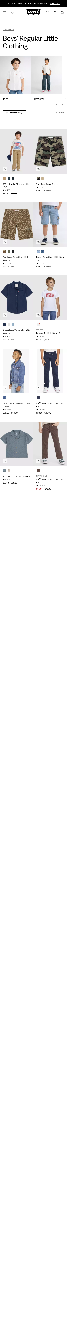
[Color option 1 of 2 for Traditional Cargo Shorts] (38, 179)
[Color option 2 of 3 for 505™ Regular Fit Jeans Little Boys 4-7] (9, 179)
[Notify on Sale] (12, 12)
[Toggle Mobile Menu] (5, 12)
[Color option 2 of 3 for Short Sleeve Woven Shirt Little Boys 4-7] (9, 325)
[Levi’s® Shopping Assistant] (55, 12)
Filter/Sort (16, 112)
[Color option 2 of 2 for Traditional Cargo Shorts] (42, 179)
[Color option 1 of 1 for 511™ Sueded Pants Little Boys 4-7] (38, 398)
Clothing (6, 29)
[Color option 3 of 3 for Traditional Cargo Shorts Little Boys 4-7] (13, 252)
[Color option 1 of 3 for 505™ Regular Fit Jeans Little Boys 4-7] (5, 179)
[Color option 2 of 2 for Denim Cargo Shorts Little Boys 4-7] (42, 252)
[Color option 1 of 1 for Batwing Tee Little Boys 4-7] (38, 325)
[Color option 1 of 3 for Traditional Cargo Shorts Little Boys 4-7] (5, 252)
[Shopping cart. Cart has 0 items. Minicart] (62, 12)
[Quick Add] (5, 169)
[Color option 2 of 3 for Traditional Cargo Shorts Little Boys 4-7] (9, 252)
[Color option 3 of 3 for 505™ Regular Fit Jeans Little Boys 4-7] (13, 179)
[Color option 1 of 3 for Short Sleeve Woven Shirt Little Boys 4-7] (5, 325)
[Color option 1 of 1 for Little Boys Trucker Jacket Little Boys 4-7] (5, 398)
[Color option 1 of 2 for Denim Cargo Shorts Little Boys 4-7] (38, 252)
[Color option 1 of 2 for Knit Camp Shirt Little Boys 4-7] (5, 471)
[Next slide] (62, 105)
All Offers (55, 3)
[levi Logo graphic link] (33, 11)
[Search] (47, 12)
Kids (12, 29)
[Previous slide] (57, 105)
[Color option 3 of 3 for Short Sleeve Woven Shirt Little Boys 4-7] (13, 325)
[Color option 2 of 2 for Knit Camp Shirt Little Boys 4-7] (9, 471)
